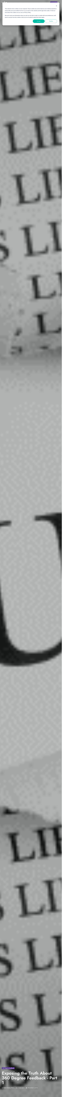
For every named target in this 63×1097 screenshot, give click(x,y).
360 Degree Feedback (8, 1068)
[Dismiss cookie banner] (56, 6)
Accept (38, 21)
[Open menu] (59, 3)
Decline (51, 21)
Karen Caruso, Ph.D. (8, 1088)
